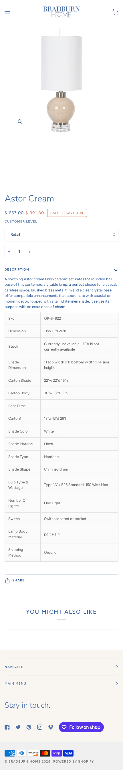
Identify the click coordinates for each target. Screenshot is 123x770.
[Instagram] (39, 727)
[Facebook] (7, 727)
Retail (15, 234)
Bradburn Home (25, 761)
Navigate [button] (14, 667)
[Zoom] (61, 106)
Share (18, 580)
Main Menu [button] (15, 683)
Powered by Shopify (73, 761)
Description (17, 269)
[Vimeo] (50, 727)
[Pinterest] (28, 727)
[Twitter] (18, 727)
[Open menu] (13, 12)
